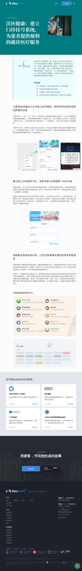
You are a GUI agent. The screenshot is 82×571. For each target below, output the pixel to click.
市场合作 (16, 549)
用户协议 (31, 549)
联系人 (16, 500)
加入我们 (24, 549)
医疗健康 (9, 520)
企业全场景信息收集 (64, 500)
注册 (66, 3)
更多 (7, 523)
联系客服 (67, 506)
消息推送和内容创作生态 (65, 512)
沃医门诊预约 (53, 170)
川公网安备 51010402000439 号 (58, 562)
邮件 (23, 500)
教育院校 (9, 512)
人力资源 (9, 518)
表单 (7, 500)
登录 (56, 3)
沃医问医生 (54, 244)
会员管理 (9, 503)
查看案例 (35, 404)
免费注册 (31, 469)
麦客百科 (61, 506)
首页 (59, 514)
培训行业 (9, 515)
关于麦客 (8, 549)
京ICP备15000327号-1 (38, 562)
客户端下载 (65, 514)
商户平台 (9, 505)
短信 (31, 500)
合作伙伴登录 (62, 517)
